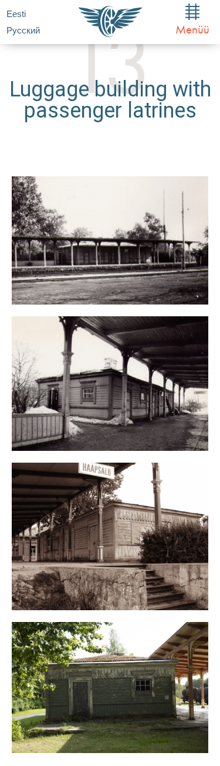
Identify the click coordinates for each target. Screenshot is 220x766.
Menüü (192, 29)
